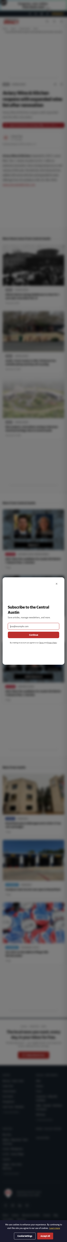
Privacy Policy (52, 643)
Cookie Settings (24, 1236)
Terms (41, 643)
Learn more (54, 1228)
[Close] (56, 583)
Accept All (45, 1236)
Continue (33, 635)
